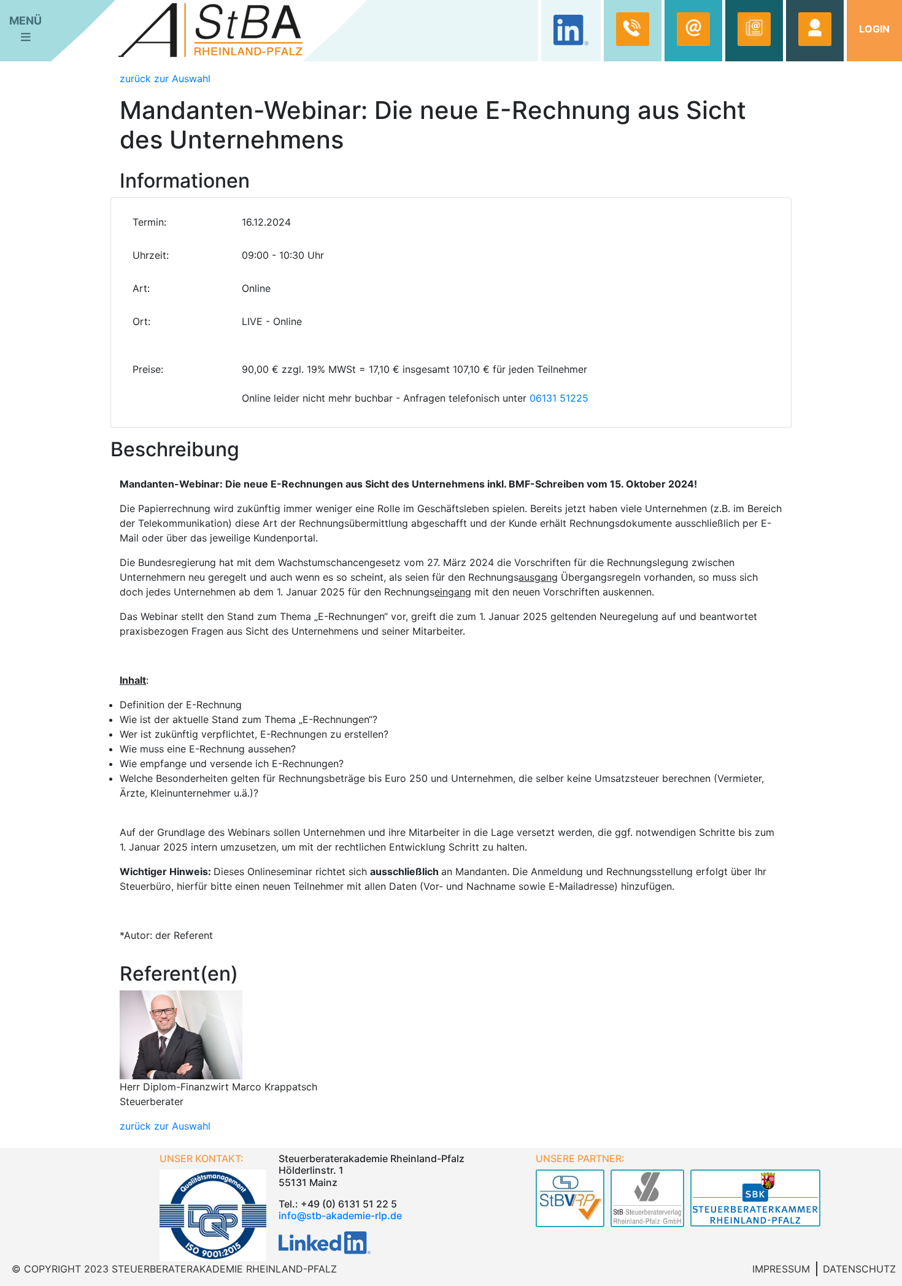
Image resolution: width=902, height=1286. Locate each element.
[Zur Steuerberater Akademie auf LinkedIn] (325, 1242)
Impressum (781, 1269)
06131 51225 (559, 398)
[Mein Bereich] (814, 29)
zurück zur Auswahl (165, 78)
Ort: (141, 321)
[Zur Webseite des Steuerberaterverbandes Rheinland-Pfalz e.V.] (570, 1200)
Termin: (149, 222)
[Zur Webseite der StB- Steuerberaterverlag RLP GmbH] (647, 1200)
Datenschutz (859, 1269)
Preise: (148, 369)
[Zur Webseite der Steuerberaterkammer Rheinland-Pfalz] (755, 1200)
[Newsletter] (754, 29)
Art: (141, 288)
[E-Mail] (693, 29)
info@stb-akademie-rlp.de (340, 1215)
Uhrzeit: (151, 255)
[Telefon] (632, 29)
